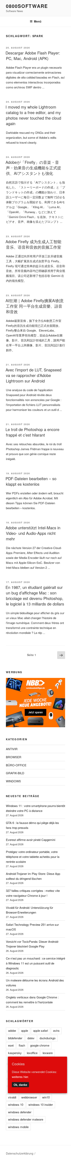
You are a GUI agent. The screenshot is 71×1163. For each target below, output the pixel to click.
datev (31, 1038)
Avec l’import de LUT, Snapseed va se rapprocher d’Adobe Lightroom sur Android (33, 375)
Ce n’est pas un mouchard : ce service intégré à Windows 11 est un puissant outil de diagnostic (35, 963)
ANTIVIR (12, 749)
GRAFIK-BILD (15, 773)
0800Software (27, 6)
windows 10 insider (40, 1104)
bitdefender (15, 1038)
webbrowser (29, 1097)
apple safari (40, 1030)
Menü (37, 21)
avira (56, 1030)
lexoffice (32, 1053)
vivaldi (12, 1097)
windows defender (19, 1112)
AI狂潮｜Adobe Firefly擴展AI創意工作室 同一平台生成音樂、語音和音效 (35, 306)
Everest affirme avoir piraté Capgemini (30, 840)
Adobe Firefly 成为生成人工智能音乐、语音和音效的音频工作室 (33, 244)
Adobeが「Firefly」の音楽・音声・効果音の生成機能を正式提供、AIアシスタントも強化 (33, 167)
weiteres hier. (20, 1077)
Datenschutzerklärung (19, 1153)
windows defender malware (25, 1119)
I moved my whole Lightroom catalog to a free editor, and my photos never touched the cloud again (33, 115)
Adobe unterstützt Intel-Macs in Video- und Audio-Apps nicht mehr (33, 533)
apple (24, 1030)
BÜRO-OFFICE (16, 765)
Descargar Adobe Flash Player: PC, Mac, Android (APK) (33, 55)
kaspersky (15, 1053)
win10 (46, 1097)
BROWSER (13, 757)
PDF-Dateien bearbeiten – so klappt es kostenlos (31, 481)
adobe (12, 1030)
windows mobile (18, 1127)
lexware (48, 1053)
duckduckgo (47, 1038)
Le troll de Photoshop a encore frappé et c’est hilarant (32, 432)
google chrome (39, 1045)
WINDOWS (13, 781)
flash (22, 1045)
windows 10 (15, 1104)
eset (11, 1045)
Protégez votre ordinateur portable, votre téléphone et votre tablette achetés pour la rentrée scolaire (32, 857)
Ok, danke (20, 1085)
